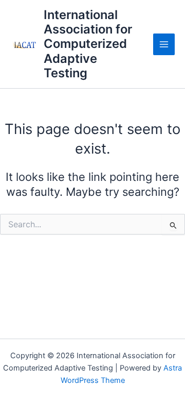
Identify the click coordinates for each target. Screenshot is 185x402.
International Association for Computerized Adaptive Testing (88, 44)
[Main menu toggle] (164, 44)
